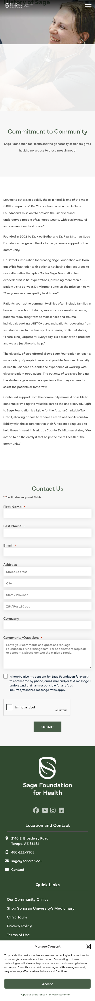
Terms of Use (18, 934)
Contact (17, 869)
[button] (88, 946)
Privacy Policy (19, 925)
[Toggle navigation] (86, 5)
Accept (47, 983)
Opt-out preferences (34, 994)
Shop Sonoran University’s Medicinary (41, 908)
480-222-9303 (22, 852)
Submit (47, 727)
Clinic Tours (17, 917)
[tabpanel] (47, 55)
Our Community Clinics (27, 899)
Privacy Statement (60, 994)
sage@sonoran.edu (26, 860)
